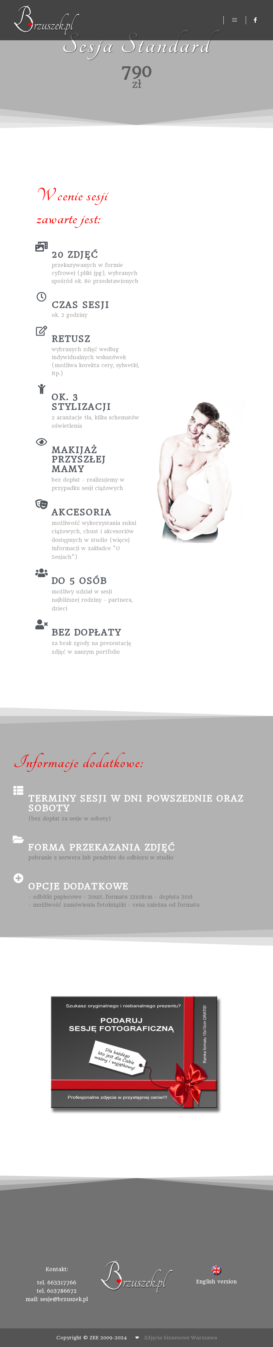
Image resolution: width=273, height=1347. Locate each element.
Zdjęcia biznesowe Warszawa (180, 1338)
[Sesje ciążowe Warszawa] (46, 20)
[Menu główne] (235, 20)
